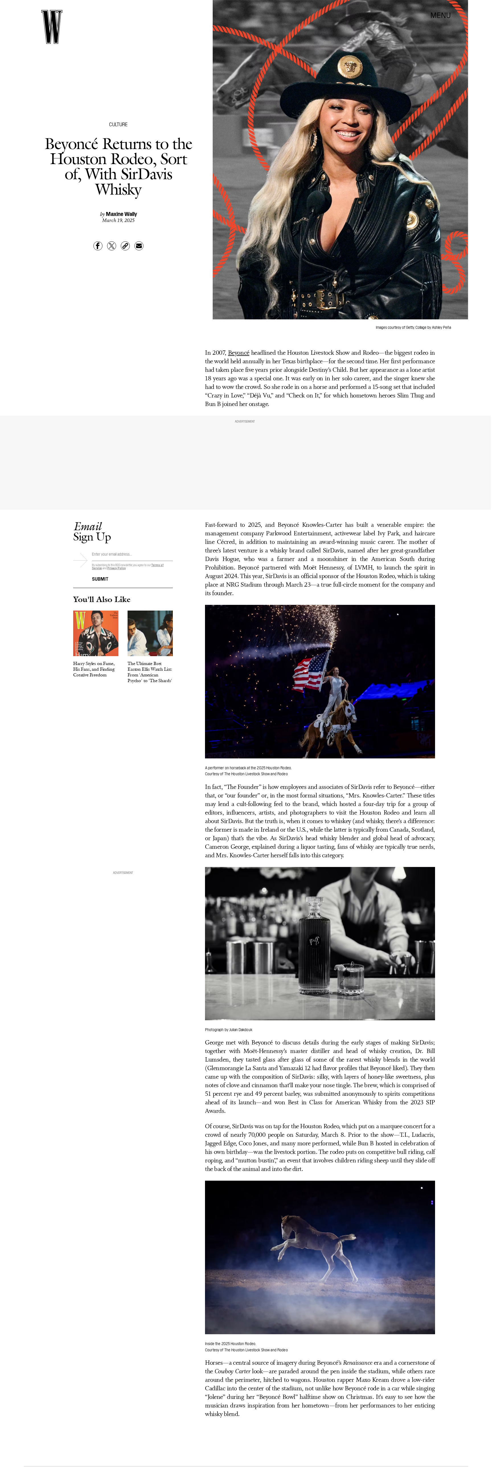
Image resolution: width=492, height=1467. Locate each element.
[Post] (111, 245)
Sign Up (92, 531)
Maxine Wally (121, 213)
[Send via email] (139, 245)
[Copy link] (125, 245)
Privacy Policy (116, 568)
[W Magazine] (52, 27)
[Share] (97, 245)
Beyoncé (238, 353)
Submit (100, 578)
